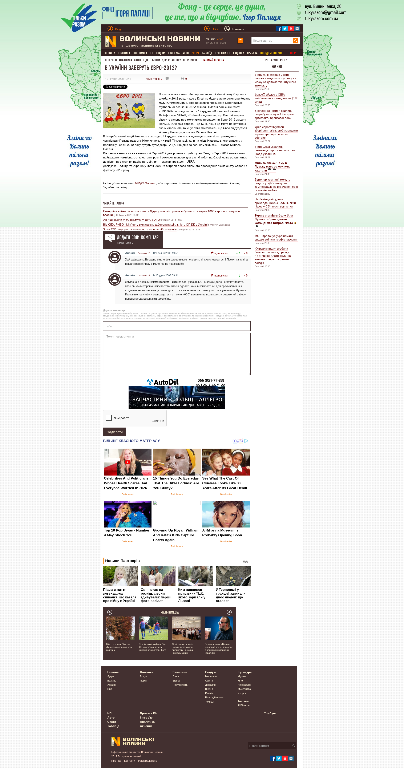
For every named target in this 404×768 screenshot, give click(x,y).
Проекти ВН (222, 53)
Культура (174, 53)
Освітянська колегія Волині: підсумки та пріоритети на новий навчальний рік (182, 648)
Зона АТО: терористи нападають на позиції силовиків (140, 229)
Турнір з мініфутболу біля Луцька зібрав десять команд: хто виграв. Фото (152, 646)
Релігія (209, 693)
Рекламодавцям (147, 760)
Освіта (209, 680)
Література (244, 684)
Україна (111, 684)
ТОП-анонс (244, 705)
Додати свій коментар (137, 237)
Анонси (176, 60)
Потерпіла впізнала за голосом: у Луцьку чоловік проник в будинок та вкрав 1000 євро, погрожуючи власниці (171, 213)
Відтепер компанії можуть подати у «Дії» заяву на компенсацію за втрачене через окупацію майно (276, 184)
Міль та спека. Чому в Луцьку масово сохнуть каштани (119, 646)
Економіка (140, 53)
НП (151, 53)
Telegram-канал (145, 183)
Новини (110, 53)
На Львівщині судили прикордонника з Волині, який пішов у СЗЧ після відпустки (275, 202)
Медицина (211, 676)
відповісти (220, 253)
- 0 (245, 253)
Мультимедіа (170, 612)
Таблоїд (207, 53)
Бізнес (176, 680)
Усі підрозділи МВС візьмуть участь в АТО (131, 219)
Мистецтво (244, 689)
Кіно (240, 680)
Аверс (293, 53)
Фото (137, 60)
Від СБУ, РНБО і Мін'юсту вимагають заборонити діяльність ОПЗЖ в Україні (155, 224)
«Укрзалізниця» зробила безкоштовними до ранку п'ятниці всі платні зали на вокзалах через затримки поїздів (273, 255)
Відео (146, 60)
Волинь (111, 680)
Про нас (116, 760)
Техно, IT (210, 701)
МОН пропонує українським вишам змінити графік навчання (276, 237)
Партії (143, 680)
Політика (124, 53)
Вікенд (209, 689)
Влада (144, 676)
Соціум (160, 53)
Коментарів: (154, 78)
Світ (109, 689)
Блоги (156, 60)
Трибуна (252, 53)
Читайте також (113, 203)
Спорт (111, 721)
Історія (242, 693)
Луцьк (110, 676)
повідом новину (271, 53)
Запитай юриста (213, 60)
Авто (185, 53)
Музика (242, 676)
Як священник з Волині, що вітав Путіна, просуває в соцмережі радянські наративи (219, 648)
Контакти (129, 760)
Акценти (238, 53)
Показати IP (144, 253)
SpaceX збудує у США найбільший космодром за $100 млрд (276, 98)
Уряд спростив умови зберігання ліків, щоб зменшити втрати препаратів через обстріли (276, 132)
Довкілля (210, 684)
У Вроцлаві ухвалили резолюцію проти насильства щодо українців (275, 150)
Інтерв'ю (111, 60)
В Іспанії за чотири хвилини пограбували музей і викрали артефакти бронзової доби (275, 114)
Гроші (176, 676)
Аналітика (125, 60)
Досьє (166, 60)
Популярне (190, 60)
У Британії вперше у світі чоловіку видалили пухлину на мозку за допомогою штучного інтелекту (275, 79)
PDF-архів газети (276, 60)
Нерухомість (180, 684)
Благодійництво (214, 697)
